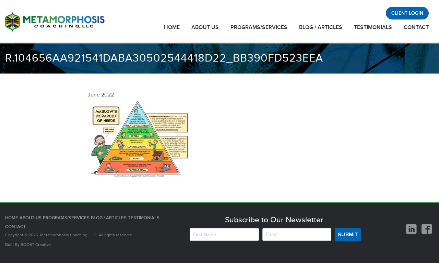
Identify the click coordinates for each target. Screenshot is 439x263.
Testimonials (373, 27)
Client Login (407, 13)
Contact (416, 27)
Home (172, 27)
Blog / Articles (320, 27)
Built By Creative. (28, 244)
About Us (205, 27)
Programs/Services (258, 27)
